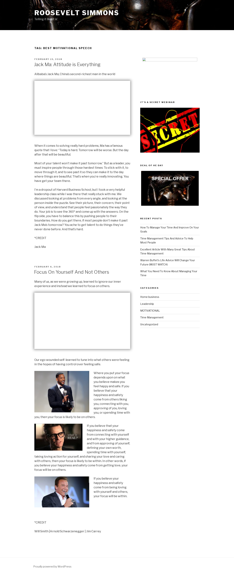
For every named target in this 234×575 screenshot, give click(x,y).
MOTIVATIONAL (150, 310)
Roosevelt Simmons (76, 13)
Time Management (152, 317)
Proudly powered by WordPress (52, 566)
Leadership (147, 303)
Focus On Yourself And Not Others (71, 272)
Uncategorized (149, 324)
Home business (149, 296)
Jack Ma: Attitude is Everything (67, 64)
